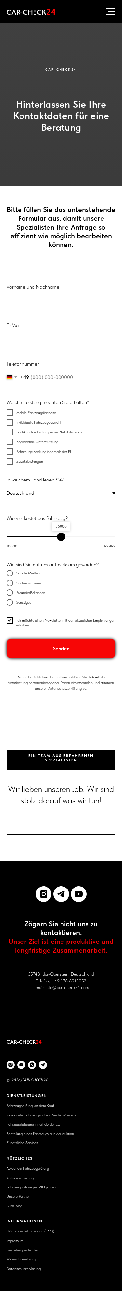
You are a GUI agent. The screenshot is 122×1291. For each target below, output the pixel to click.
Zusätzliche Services (22, 1142)
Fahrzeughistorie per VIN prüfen (31, 1187)
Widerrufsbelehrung (21, 1259)
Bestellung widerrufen (23, 1250)
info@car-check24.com (67, 987)
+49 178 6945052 (68, 980)
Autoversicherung (20, 1178)
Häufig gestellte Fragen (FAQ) (30, 1231)
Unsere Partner (18, 1196)
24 (45, 1080)
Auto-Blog (14, 1206)
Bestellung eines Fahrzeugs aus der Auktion (40, 1133)
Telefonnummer (23, 364)
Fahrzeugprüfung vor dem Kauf (30, 1105)
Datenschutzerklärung (24, 1268)
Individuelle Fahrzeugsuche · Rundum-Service (41, 1115)
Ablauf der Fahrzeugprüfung (28, 1168)
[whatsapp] (32, 1065)
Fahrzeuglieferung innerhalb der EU (33, 1124)
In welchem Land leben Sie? (35, 480)
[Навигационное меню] (110, 11)
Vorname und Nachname (33, 287)
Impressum (15, 1240)
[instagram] (43, 894)
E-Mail (13, 325)
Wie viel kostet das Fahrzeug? (37, 518)
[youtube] (79, 894)
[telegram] (61, 894)
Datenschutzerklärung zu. (67, 688)
